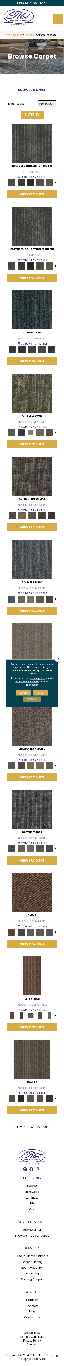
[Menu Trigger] (58, 19)
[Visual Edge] (32, 476)
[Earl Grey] (42, 349)
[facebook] (31, 1169)
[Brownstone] (32, 349)
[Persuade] (40, 1098)
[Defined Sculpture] (22, 515)
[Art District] (30, 932)
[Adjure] (49, 1098)
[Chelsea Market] (32, 892)
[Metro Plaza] (40, 932)
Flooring (18, 35)
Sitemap (32, 1344)
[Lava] (30, 599)
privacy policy (37, 678)
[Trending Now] (32, 642)
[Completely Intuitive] (30, 765)
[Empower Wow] (40, 765)
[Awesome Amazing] (40, 432)
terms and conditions (27, 681)
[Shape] (32, 559)
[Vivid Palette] (49, 432)
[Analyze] (21, 1098)
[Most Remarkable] (21, 432)
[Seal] (49, 599)
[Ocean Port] (22, 349)
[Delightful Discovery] (32, 393)
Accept (23, 693)
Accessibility (32, 1333)
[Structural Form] (51, 515)
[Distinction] (49, 182)
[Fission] (40, 599)
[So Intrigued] (32, 726)
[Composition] (40, 182)
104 (30, 1127)
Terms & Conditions (32, 1336)
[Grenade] (21, 599)
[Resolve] (32, 1059)
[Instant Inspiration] (49, 765)
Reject (40, 693)
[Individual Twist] (32, 515)
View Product (32, 194)
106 (44, 1127)
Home (7, 35)
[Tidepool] (32, 309)
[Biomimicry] (32, 143)
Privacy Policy (32, 1340)
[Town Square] (49, 932)
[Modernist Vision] (30, 432)
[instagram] (37, 1169)
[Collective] (30, 182)
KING (20, 3)
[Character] (21, 182)
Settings (32, 699)
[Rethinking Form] (42, 515)
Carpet (29, 35)
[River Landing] (21, 932)
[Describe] (30, 1098)
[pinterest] (25, 1169)
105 (37, 1127)
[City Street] (51, 349)
